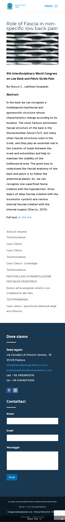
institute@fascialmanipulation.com (29, 370)
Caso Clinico (14, 243)
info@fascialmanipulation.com (26, 365)
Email (11, 430)
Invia (12, 477)
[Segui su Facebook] (9, 390)
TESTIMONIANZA (17, 299)
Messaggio (13, 447)
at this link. (25, 217)
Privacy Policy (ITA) (42, 512)
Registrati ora (20, 6)
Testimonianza (16, 237)
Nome (11, 413)
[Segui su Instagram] (15, 390)
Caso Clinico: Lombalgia (21, 263)
